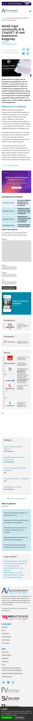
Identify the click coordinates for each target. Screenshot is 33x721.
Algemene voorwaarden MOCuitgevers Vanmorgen (12, 669)
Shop (4, 665)
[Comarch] (10, 387)
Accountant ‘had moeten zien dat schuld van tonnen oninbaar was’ (15, 546)
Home (3, 18)
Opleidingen (6, 637)
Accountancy (6, 44)
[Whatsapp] (23, 49)
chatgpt (10, 165)
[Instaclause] (10, 398)
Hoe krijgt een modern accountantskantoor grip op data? (22, 364)
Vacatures (6, 640)
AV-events (5, 643)
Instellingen (19, 718)
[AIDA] (10, 370)
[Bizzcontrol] (10, 381)
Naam (4, 265)
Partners (5, 634)
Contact (5, 662)
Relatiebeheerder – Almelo (12, 486)
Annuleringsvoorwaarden (12, 673)
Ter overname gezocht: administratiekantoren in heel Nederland (13, 567)
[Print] (27, 53)
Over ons (5, 652)
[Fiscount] (10, 342)
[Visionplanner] (10, 358)
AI (6, 165)
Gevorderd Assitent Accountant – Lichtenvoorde (14, 458)
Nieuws (14, 44)
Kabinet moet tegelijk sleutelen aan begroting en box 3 (15, 514)
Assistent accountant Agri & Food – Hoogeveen (15, 468)
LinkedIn (3, 682)
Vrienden (5, 658)
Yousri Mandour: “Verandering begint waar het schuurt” (22, 359)
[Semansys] (10, 404)
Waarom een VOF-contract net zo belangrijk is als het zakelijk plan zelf (22, 399)
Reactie (5, 239)
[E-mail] (23, 53)
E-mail (4, 273)
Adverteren (6, 655)
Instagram (13, 682)
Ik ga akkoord (7, 718)
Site (3, 280)
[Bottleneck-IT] (10, 376)
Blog (4, 630)
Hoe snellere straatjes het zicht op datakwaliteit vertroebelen (22, 381)
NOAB (16, 165)
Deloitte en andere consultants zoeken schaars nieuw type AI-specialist (24, 211)
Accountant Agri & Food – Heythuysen (16, 478)
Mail (8, 682)
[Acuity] (10, 364)
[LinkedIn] (27, 49)
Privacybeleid (7, 677)
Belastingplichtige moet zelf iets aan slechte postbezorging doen (16, 538)
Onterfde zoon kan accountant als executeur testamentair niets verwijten (15, 530)
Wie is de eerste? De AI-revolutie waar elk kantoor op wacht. (23, 376)
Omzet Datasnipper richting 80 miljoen (24, 225)
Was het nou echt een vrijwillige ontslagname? (23, 342)
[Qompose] (10, 393)
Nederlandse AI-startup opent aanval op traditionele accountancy (24, 219)
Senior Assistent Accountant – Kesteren (13, 447)
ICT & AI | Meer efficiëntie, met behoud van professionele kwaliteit (23, 326)
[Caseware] (10, 326)
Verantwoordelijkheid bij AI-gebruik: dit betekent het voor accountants (24, 203)
